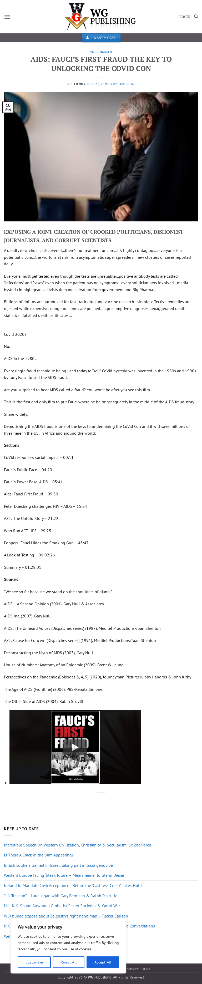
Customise (34, 962)
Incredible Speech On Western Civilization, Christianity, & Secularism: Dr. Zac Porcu (77, 845)
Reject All (69, 962)
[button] (7, 16)
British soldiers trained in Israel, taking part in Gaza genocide (58, 865)
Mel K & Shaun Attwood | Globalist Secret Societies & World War (62, 905)
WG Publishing (124, 84)
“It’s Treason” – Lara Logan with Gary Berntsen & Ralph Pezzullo (61, 895)
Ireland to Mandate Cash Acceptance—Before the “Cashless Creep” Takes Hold (73, 885)
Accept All (102, 962)
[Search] (196, 17)
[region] (68, 945)
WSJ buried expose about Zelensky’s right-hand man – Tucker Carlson (66, 916)
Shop (146, 969)
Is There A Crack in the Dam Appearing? (39, 855)
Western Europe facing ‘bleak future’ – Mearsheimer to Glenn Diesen (64, 875)
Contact (132, 969)
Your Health (101, 52)
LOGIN (184, 16)
